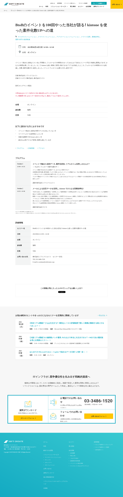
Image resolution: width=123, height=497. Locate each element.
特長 (44, 446)
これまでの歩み (74, 458)
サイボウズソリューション (27, 36)
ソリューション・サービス (51, 454)
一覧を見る (101, 315)
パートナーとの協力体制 (76, 463)
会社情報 (71, 450)
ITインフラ (48, 460)
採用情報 (59, 3)
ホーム (5, 10)
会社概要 (72, 453)
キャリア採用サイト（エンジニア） (104, 444)
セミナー (71, 442)
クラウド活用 (86, 36)
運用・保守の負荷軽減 (22, 39)
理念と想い (73, 455)
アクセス (41, 148)
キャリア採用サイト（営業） (102, 447)
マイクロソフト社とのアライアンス (79, 466)
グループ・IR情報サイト (99, 3)
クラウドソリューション (46, 36)
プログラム (20, 148)
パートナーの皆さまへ (70, 3)
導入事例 (71, 446)
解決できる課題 (48, 450)
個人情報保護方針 (48, 477)
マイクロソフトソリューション (53, 457)
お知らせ (52, 3)
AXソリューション (50, 465)
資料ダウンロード (48, 473)
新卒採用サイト (99, 450)
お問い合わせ (47, 468)
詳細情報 (31, 148)
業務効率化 (96, 36)
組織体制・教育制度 (75, 461)
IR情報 (45, 488)
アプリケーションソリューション (68, 36)
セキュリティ (48, 462)
